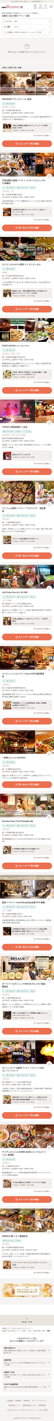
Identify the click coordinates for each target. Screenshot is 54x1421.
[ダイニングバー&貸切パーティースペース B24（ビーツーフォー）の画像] (27, 1052)
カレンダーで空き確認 (29, 144)
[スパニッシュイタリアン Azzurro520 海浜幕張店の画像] (27, 658)
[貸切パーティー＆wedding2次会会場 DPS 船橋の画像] (27, 887)
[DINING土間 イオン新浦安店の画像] (27, 1220)
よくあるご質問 (42, 1410)
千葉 (29, 1331)
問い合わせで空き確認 (29, 228)
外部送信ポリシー (14, 1405)
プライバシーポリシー (39, 1401)
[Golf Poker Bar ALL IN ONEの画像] (27, 577)
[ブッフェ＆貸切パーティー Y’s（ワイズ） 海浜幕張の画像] (27, 492)
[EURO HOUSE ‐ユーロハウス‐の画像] (27, 330)
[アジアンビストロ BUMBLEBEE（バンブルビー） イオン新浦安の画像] (27, 1136)
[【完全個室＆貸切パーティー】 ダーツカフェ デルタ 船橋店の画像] (27, 165)
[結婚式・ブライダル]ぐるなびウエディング (16, 1328)
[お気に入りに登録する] (49, 95)
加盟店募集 (42, 1405)
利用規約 (18, 1401)
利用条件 (26, 1401)
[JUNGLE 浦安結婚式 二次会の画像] (27, 411)
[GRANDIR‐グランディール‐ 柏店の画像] (27, 83)
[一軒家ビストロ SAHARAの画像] (27, 742)
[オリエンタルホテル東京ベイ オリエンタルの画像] (27, 249)
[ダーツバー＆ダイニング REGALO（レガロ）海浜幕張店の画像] (27, 968)
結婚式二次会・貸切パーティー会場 (13, 1331)
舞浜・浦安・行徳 (39, 1331)
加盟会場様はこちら (29, 1405)
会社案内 (10, 1401)
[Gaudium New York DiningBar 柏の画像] (27, 805)
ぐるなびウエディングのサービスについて (20, 1410)
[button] (27, 1350)
